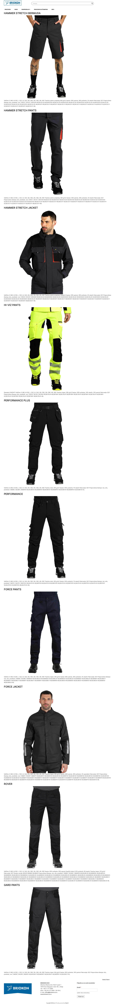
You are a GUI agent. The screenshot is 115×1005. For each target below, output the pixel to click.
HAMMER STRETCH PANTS (20, 110)
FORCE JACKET (13, 686)
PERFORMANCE (13, 493)
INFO (53, 9)
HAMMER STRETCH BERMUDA (22, 13)
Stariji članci (106, 979)
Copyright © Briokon (51, 1003)
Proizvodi (8, 9)
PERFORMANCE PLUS (17, 400)
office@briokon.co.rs (51, 992)
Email (79, 987)
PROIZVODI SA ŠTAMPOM (41, 9)
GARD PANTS (12, 885)
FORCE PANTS (12, 589)
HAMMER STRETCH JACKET (21, 207)
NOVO (16, 9)
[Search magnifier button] (92, 3)
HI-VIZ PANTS (12, 305)
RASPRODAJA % (26, 9)
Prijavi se (80, 996)
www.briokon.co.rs (45, 994)
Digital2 (66, 1003)
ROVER (8, 783)
